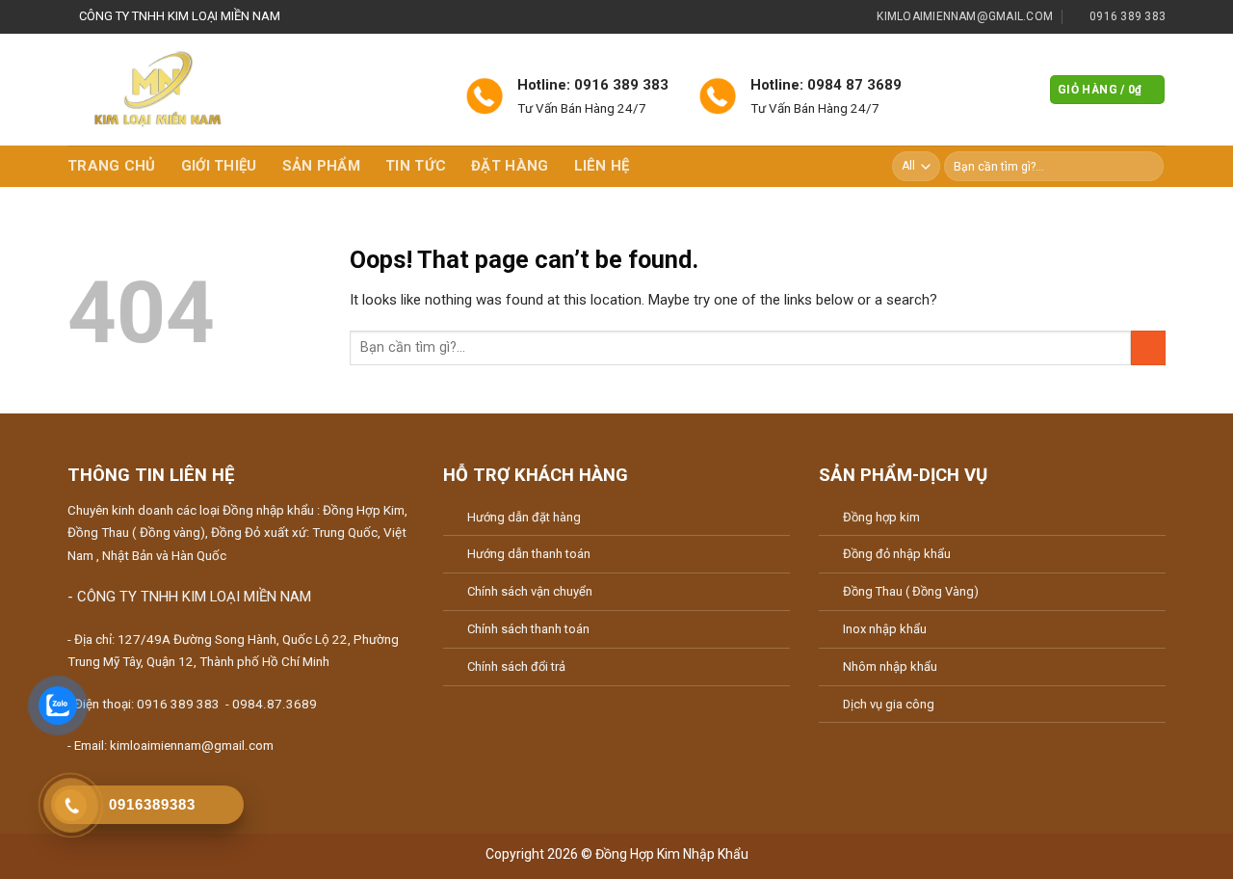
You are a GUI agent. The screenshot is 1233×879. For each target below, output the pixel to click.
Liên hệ (602, 165)
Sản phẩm (321, 165)
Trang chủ (111, 165)
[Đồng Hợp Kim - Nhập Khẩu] (193, 90)
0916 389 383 (178, 704)
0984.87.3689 (274, 704)
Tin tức (415, 165)
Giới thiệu (219, 165)
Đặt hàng (509, 165)
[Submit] (1147, 166)
